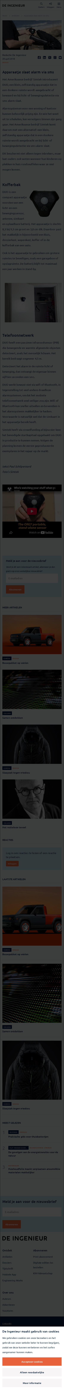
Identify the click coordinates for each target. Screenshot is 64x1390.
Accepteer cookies (32, 1361)
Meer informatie (32, 1383)
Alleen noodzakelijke (32, 1372)
